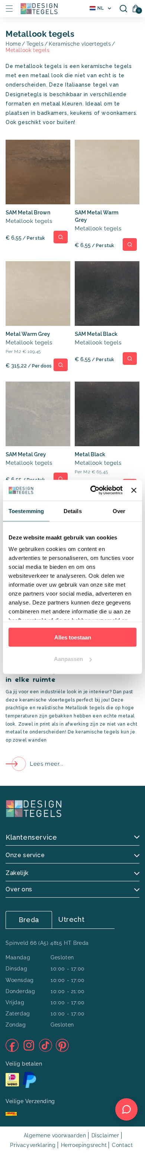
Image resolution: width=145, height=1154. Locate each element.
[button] (9, 8)
